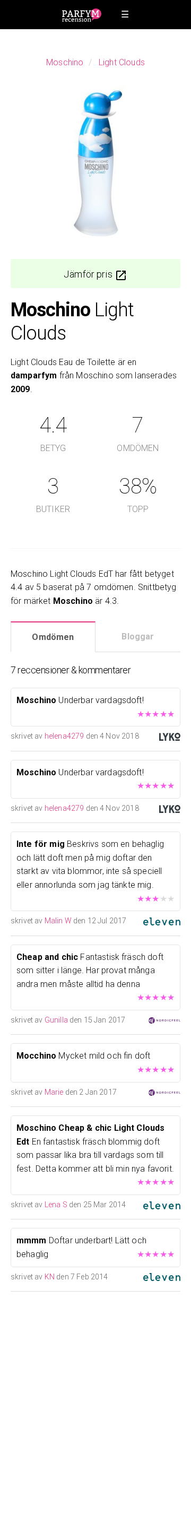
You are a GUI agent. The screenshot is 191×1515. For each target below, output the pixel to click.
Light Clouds (122, 62)
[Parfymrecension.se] (82, 14)
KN (50, 1276)
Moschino (64, 62)
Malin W (58, 920)
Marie (54, 1092)
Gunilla (56, 1020)
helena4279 (64, 736)
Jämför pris (89, 274)
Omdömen (53, 637)
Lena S (56, 1204)
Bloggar (137, 636)
